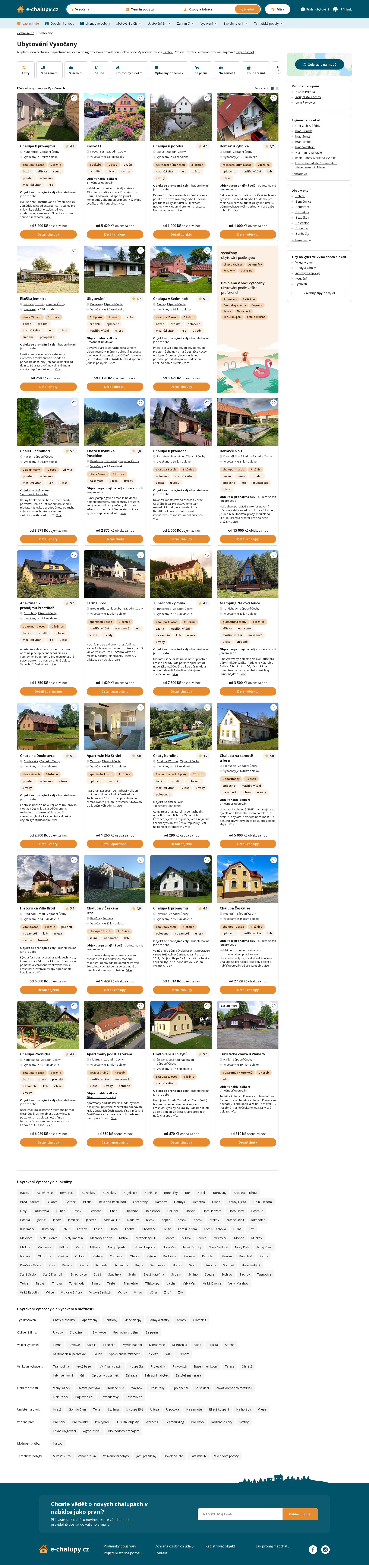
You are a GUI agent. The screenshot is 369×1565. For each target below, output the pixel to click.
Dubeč (60, 1211)
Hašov (76, 1211)
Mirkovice (220, 1238)
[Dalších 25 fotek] (115, 422)
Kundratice (31, 152)
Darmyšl (228, 456)
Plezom (226, 1256)
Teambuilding (174, 1422)
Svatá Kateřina (154, 1274)
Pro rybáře (102, 1422)
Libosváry (148, 1229)
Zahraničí (183, 23)
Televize (152, 1354)
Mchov (123, 1238)
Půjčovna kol (84, 1397)
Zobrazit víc (299, 174)
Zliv (180, 1292)
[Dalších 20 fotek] (248, 879)
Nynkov (25, 1256)
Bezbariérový (109, 1397)
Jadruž (41, 1220)
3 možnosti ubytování (100, 182)
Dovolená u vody (62, 23)
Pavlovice (169, 1256)
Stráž (97, 1274)
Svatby (244, 1422)
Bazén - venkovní (206, 1366)
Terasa (229, 1366)
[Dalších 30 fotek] (48, 879)
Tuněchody (164, 609)
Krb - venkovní (63, 1375)
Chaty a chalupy (233, 264)
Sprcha (229, 1345)
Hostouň (228, 913)
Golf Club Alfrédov (307, 126)
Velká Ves (189, 1283)
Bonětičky (171, 1193)
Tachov (168, 52)
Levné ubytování (64, 1431)
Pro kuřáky (156, 1388)
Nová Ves (169, 1247)
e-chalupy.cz (25, 33)
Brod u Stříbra (99, 608)
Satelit (91, 1345)
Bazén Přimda (305, 92)
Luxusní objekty (128, 1422)
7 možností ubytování (233, 1090)
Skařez (177, 1265)
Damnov (161, 1202)
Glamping (246, 270)
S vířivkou (249, 299)
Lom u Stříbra (187, 1229)
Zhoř (167, 1292)
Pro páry (59, 1422)
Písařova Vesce (30, 1265)
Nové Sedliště (218, 1247)
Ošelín (151, 1256)
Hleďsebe (229, 766)
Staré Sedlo (242, 456)
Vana (197, 1345)
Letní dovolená (256, 317)
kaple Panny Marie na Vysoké (315, 158)
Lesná (98, 1229)
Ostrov (98, 1256)
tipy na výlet (245, 52)
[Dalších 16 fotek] (115, 269)
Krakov (214, 1220)
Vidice (50, 1292)
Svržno (193, 1274)
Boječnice (130, 1193)
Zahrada (131, 1375)
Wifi (168, 1354)
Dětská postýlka (89, 1388)
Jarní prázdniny (146, 1456)
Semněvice (157, 1265)
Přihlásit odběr (300, 1514)
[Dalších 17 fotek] (115, 726)
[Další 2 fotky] (181, 117)
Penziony (229, 270)
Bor (102, 151)
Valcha (171, 1283)
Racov (161, 304)
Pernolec (208, 1256)
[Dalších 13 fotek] (48, 269)
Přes (51, 1265)
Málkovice (44, 1247)
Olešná (63, 1256)
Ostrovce (116, 1256)
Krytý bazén (84, 1366)
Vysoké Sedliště (100, 1292)
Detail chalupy (48, 234)
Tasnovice (264, 1274)
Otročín (135, 1256)
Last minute (30, 23)
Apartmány (255, 264)
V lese (262, 1409)
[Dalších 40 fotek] (181, 269)
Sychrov (226, 1274)
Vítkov (138, 1292)
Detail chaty (48, 387)
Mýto (79, 1247)
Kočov (197, 1220)
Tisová (39, 304)
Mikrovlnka (179, 1345)
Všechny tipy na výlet (319, 293)
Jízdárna (113, 1409)
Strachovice (79, 1274)
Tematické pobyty (266, 23)
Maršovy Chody (101, 1238)
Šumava (108, 918)
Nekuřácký (60, 1397)
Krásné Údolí (235, 1220)
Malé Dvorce (48, 1238)
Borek (201, 1193)
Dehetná (96, 304)
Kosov (94, 151)
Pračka (213, 1345)
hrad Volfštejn (305, 147)
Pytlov (263, 1256)
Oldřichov (44, 1256)
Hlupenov (131, 1211)
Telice (24, 1283)
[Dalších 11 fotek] (248, 574)
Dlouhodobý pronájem (123, 1431)
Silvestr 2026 (62, 1456)
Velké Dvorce (212, 1283)
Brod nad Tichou (167, 761)
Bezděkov (96, 461)
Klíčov (150, 1220)
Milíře (202, 1238)
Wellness (152, 1422)
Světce (209, 1274)
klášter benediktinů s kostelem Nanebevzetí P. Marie (316, 165)
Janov (57, 1220)
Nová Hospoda (144, 1247)
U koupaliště (134, 1409)
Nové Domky (192, 1247)
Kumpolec (258, 1220)
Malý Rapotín (74, 1238)
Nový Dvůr (242, 1247)
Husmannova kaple (308, 152)
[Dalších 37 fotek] (181, 574)
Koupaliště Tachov (308, 97)
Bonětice (150, 1193)
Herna (57, 1345)
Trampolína (61, 1366)
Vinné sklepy (132, 1320)
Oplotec (80, 1256)
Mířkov (63, 1247)
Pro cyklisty (80, 1422)
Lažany (82, 1229)
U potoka (172, 1409)
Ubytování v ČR (126, 23)
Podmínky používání (120, 1546)
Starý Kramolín (53, 1274)
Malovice (26, 1238)
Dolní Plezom (262, 1202)
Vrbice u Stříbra (71, 1292)
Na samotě (243, 311)
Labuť (160, 152)
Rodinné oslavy (221, 1422)
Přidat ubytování (317, 9)
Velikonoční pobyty (116, 1456)
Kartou (58, 1443)
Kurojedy (48, 1229)
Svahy (132, 1274)
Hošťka (25, 1220)
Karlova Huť (31, 1060)
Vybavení (207, 23)
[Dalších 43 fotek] (48, 117)
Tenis (97, 1409)
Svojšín (176, 1274)
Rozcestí (101, 1265)
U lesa (154, 1409)
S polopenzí (180, 1388)
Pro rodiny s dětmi (235, 305)
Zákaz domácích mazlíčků (234, 1388)
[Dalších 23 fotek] (48, 422)
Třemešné (110, 461)
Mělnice (95, 1247)
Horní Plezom (212, 1211)
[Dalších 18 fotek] (181, 1025)
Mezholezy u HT (147, 1238)
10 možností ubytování (101, 1097)
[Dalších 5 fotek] (248, 1025)
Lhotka (130, 1229)
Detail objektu (181, 234)
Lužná (237, 1229)
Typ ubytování (233, 23)
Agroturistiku (92, 1431)
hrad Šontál (303, 136)
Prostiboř (30, 613)
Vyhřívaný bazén (111, 1366)
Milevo (169, 1238)
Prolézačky (158, 1366)
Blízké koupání (232, 317)
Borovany (219, 1193)
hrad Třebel (303, 142)
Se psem (257, 305)
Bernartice (67, 1193)
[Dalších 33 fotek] (248, 117)
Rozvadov (121, 1265)
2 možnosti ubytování (34, 494)
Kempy (181, 1320)
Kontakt (161, 1553)
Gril (82, 1375)
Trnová (57, 1283)
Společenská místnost (124, 1354)
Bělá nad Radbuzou (181, 1060)
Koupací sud (115, 1388)
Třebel (111, 1283)
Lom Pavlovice (305, 102)
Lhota (114, 1229)
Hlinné (113, 1211)
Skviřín (193, 1265)
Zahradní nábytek (156, 1375)
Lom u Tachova (215, 1229)
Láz (251, 1229)
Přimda (67, 1265)
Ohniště (247, 1366)
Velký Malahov (238, 1283)
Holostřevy (152, 1211)
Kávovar (74, 1345)
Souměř (228, 1265)
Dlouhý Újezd (236, 1202)
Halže (227, 1059)
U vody (58, 1332)
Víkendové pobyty (98, 23)
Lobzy (166, 1229)
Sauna (227, 311)
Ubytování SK (157, 23)
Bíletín (87, 1202)
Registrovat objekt (220, 1546)
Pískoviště (180, 1366)
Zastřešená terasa (188, 1375)
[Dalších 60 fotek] (115, 1025)
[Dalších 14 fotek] (181, 422)
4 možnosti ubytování (167, 806)
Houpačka (136, 1366)
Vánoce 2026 (87, 1456)
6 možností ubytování (100, 342)
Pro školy (197, 1422)
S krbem (183, 1354)
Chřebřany (140, 1202)
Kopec (165, 1220)
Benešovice (45, 1193)
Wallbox (136, 1388)
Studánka (114, 1274)
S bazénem (230, 299)
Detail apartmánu (48, 691)
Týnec (96, 1283)
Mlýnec (239, 1238)
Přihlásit (346, 9)
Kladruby (115, 608)
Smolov (210, 1265)
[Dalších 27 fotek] (48, 726)
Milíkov (186, 1238)
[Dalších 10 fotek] (115, 574)
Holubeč (173, 1211)
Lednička (109, 1345)
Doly (23, 1211)
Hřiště (57, 1409)
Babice (24, 1193)
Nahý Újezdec (117, 1247)
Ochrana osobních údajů (174, 1546)
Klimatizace (157, 1345)
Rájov (139, 1265)
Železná (162, 1060)
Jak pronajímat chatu (273, 1546)
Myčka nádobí (132, 1345)
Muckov (256, 1238)
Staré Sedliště (251, 1265)
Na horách (243, 1409)
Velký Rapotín (29, 1292)
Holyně (190, 1211)
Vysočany (30, 157)
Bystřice (95, 918)
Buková (52, 1202)
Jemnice (29, 304)
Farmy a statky (159, 1320)
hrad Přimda (303, 131)
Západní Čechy (49, 152)
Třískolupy (152, 1283)
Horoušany (236, 1211)
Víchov (122, 1292)
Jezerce (91, 1220)
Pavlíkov (189, 1256)
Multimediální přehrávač (69, 1354)
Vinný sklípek (61, 1388)
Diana (216, 1202)
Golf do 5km (77, 1409)
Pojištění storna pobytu (123, 1553)
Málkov (25, 1247)
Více (48, 217)
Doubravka (31, 761)
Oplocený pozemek (105, 1375)
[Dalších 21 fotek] (48, 574)
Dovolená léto (173, 1456)
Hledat (249, 9)
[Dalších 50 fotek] (115, 879)
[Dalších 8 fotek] (115, 117)
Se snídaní (202, 1388)
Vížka (153, 1292)
